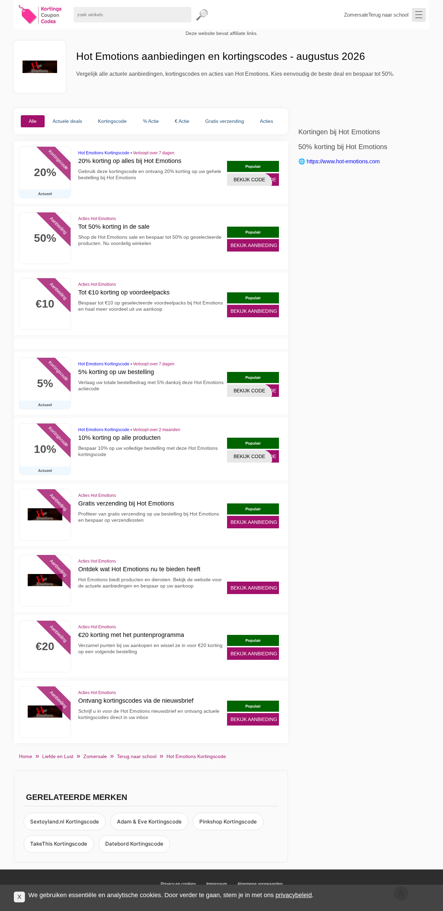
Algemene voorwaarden (260, 884)
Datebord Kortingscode (134, 843)
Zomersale (356, 15)
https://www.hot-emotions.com (343, 161)
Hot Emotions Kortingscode (103, 153)
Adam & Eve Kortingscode (149, 821)
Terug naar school (388, 15)
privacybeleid (293, 895)
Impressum (216, 884)
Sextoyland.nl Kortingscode (64, 821)
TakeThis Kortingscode (58, 843)
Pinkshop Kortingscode (228, 821)
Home (25, 756)
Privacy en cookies (178, 884)
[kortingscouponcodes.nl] (40, 14)
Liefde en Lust (57, 756)
